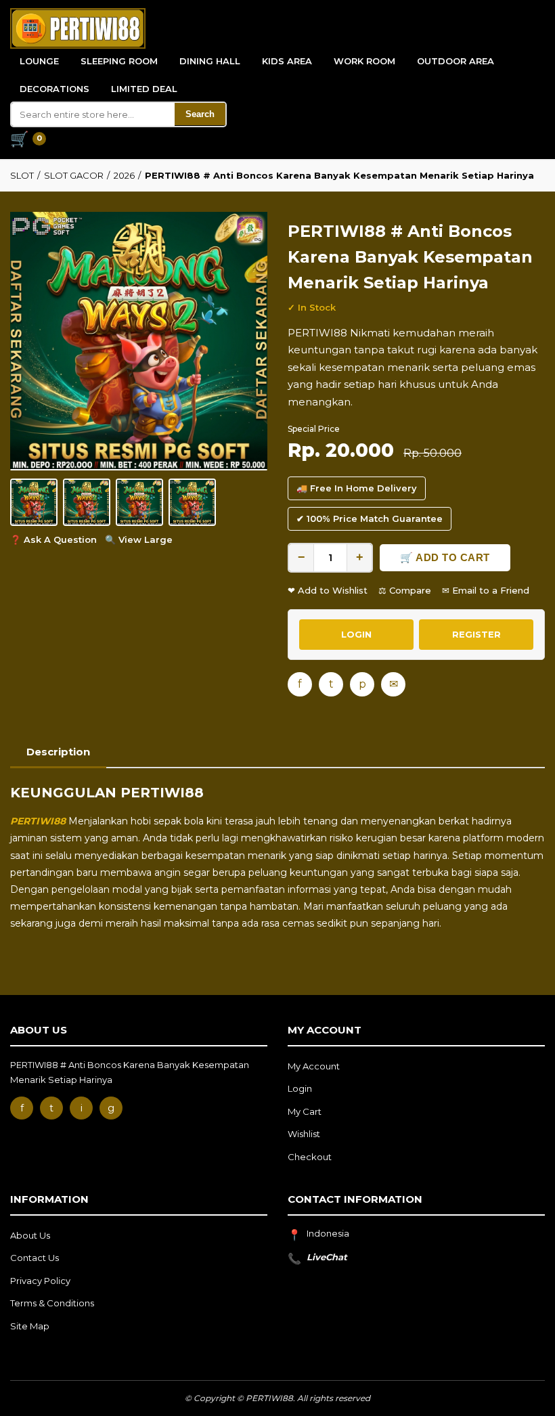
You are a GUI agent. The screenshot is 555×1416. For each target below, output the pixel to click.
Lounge (39, 61)
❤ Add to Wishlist (328, 590)
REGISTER (476, 634)
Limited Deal (144, 88)
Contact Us (34, 1257)
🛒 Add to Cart (445, 557)
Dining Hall (209, 61)
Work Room (364, 61)
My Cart (304, 1111)
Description (58, 751)
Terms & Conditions (52, 1303)
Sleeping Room (119, 61)
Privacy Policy (40, 1280)
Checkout (310, 1156)
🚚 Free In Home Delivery (356, 488)
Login (300, 1088)
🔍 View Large (139, 539)
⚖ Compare (404, 590)
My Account (314, 1066)
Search (200, 114)
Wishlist (304, 1133)
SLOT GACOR (74, 175)
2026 (124, 175)
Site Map (29, 1326)
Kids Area (287, 61)
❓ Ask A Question (53, 539)
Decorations (54, 88)
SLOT (22, 175)
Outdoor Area (455, 61)
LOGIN (356, 634)
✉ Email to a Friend (485, 590)
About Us (30, 1235)
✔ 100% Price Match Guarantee (369, 518)
